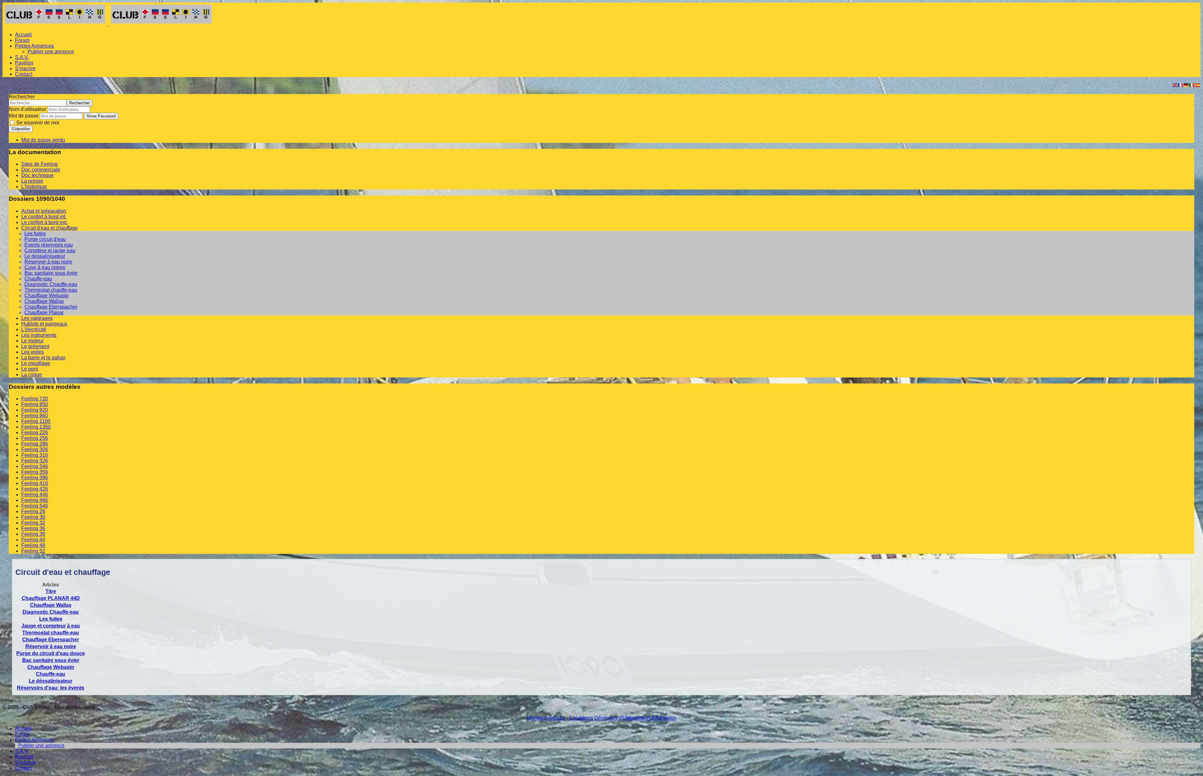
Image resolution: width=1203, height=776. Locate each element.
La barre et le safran (43, 357)
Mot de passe (24, 115)
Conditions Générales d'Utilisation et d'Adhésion (622, 718)
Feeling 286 (34, 443)
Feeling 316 (34, 455)
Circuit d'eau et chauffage (49, 228)
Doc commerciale (40, 169)
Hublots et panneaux (44, 323)
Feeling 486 (34, 500)
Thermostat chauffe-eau (50, 290)
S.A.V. (22, 57)
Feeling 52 (33, 551)
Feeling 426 (34, 489)
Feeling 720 (34, 398)
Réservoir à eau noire (48, 261)
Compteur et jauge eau (49, 250)
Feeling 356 (34, 472)
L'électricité (33, 329)
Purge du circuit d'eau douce (50, 653)
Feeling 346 (34, 466)
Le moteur (32, 340)
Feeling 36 (33, 528)
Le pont (29, 369)
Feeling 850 (34, 404)
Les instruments (38, 335)
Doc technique (37, 175)
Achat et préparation (43, 211)
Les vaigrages (37, 318)
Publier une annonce (51, 51)
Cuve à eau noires (44, 267)
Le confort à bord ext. (44, 222)
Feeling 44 (33, 539)
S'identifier (20, 129)
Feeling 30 (33, 517)
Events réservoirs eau (48, 244)
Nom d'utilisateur (27, 109)
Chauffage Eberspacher (50, 307)
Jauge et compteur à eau (50, 625)
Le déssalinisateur (50, 681)
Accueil (23, 34)
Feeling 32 (33, 522)
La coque (31, 374)
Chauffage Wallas (44, 301)
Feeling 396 (34, 477)
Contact (23, 74)
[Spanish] (1197, 84)
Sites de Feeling (39, 164)
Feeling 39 (33, 534)
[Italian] (1192, 84)
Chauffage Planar (44, 312)
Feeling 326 (34, 460)
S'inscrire (25, 68)
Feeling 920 (34, 410)
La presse (32, 181)
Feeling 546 (34, 505)
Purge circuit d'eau (45, 239)
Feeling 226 (34, 432)
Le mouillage (35, 363)
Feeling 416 (34, 483)
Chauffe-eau (38, 278)
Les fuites (35, 233)
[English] (1175, 84)
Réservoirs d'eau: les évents (50, 687)
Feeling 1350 (36, 427)
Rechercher (22, 96)
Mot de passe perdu (43, 140)
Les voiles (32, 352)
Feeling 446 (34, 494)
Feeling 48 (33, 545)
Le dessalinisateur (44, 256)
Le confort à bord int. (43, 216)
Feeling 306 (34, 449)
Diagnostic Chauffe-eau (50, 284)
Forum (22, 40)
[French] (1181, 84)
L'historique (34, 186)
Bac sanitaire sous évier (51, 273)
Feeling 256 (34, 438)
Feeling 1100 (35, 421)
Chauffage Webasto (46, 295)
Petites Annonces (34, 46)
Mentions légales (546, 718)
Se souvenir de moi (37, 122)
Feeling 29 (33, 511)
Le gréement (35, 346)
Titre (50, 591)
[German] (1186, 84)
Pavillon (24, 62)
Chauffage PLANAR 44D (51, 598)
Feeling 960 (34, 415)
